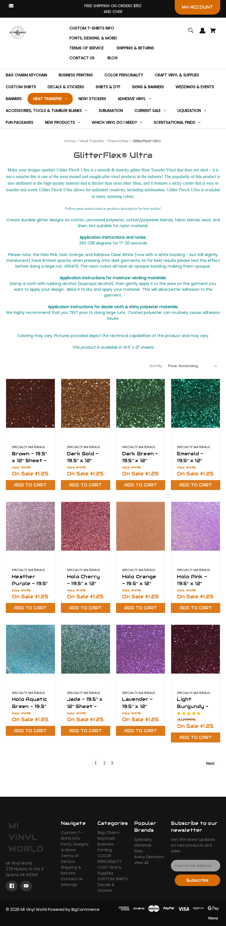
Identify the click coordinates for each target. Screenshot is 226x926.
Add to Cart (30, 485)
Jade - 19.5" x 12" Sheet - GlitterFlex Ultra (85, 709)
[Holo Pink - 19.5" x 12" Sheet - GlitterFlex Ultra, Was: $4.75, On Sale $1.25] (195, 526)
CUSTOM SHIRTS (113, 879)
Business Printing (106, 847)
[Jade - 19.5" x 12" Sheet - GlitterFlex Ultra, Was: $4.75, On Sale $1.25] (85, 649)
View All (141, 862)
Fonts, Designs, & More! (75, 847)
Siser (138, 851)
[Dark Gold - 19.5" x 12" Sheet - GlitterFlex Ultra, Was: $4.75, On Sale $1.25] (85, 403)
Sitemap (69, 884)
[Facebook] (12, 886)
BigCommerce (85, 909)
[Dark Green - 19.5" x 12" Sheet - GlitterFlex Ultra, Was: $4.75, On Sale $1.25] (140, 403)
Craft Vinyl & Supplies (110, 870)
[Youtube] (26, 886)
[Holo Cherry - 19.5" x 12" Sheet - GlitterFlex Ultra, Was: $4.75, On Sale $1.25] (85, 526)
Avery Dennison (149, 857)
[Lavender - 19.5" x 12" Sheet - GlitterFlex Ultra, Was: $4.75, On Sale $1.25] (140, 649)
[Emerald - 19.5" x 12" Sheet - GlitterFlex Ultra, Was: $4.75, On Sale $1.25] (195, 403)
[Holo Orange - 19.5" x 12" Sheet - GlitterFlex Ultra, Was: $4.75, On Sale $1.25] (140, 526)
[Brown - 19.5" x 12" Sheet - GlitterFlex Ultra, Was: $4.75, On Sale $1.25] (30, 403)
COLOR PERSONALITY (110, 858)
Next (211, 763)
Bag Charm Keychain (108, 835)
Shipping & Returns (71, 870)
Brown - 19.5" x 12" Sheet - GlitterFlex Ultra (29, 464)
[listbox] (192, 366)
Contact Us (72, 879)
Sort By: (156, 365)
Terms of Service (70, 858)
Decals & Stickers (106, 887)
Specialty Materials (143, 842)
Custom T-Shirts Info (71, 835)
